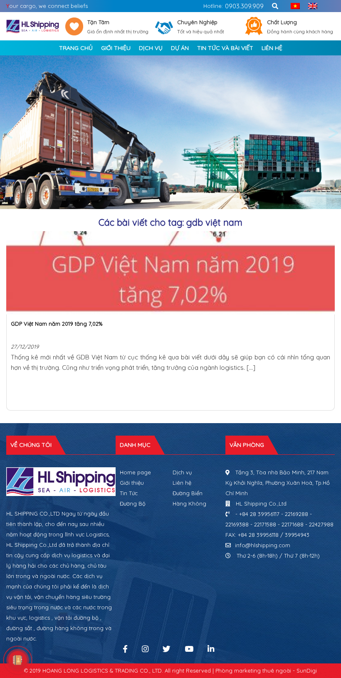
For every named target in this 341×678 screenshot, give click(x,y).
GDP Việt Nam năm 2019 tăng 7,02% (56, 323)
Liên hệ (182, 482)
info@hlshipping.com (262, 545)
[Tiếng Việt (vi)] (293, 6)
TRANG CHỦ (76, 48)
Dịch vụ (182, 472)
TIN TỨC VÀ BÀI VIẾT (225, 48)
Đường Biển (188, 493)
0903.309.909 (244, 6)
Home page (135, 472)
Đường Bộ (133, 503)
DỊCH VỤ (151, 48)
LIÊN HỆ (272, 48)
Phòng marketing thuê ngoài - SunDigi (266, 670)
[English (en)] (310, 6)
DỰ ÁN (180, 48)
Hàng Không (189, 503)
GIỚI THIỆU (116, 48)
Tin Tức (129, 493)
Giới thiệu (132, 482)
